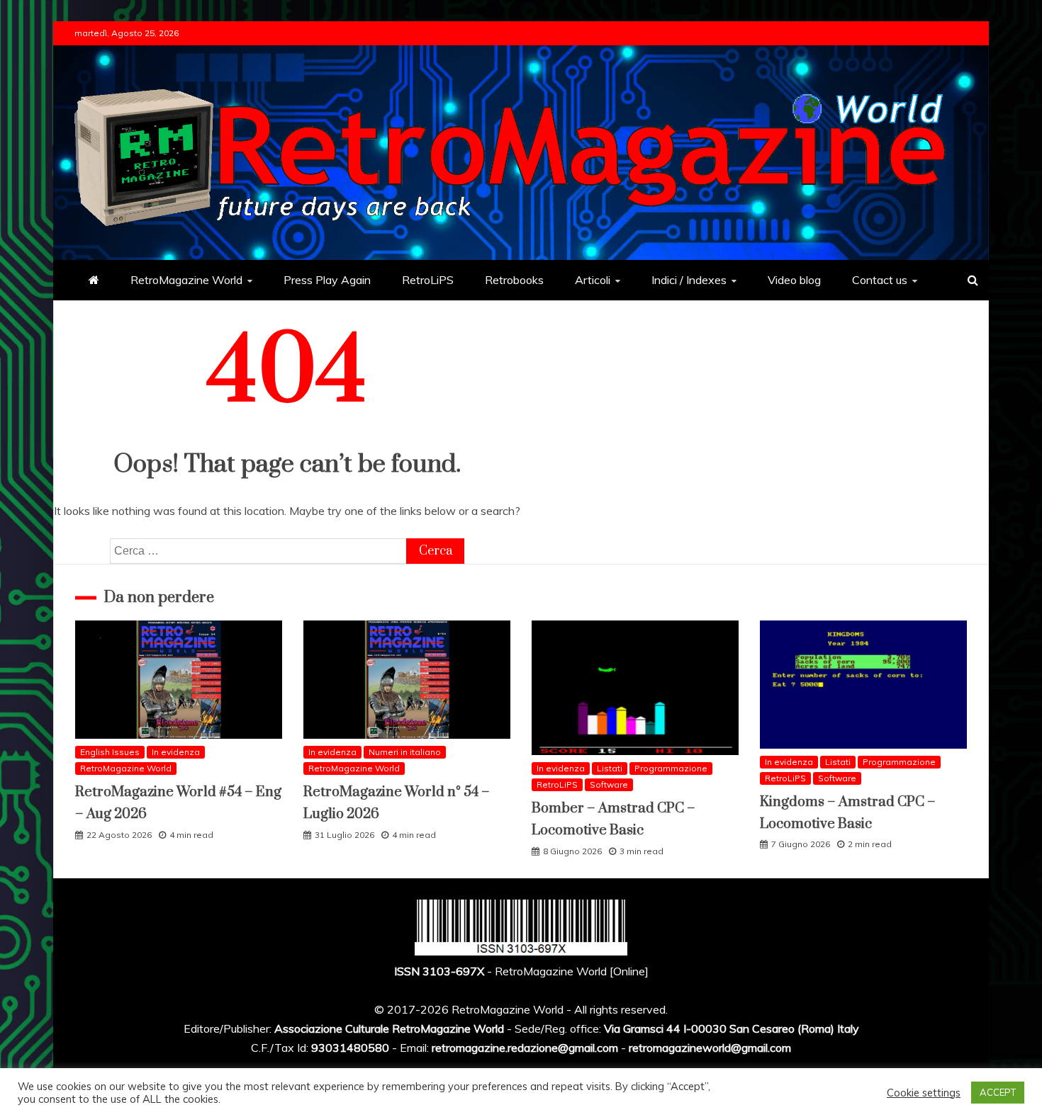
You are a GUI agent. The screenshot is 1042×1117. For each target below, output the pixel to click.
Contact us (879, 280)
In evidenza (176, 752)
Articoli (592, 280)
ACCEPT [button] (998, 1092)
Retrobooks (514, 280)
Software (609, 784)
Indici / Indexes (689, 280)
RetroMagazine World (186, 280)
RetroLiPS (428, 280)
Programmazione (670, 768)
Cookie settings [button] (923, 1093)
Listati (609, 768)
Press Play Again (327, 280)
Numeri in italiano (405, 752)
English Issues (110, 752)
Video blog (794, 280)
